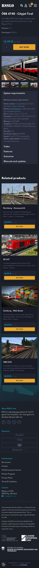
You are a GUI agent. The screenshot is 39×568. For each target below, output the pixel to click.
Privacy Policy (7, 478)
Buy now (24, 47)
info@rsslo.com (10, 496)
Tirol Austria (15, 109)
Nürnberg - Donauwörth (14, 208)
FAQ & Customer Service (11, 470)
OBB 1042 (7, 362)
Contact (5, 466)
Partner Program (8, 474)
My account (6, 462)
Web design (16, 565)
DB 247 (6, 259)
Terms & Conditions (9, 482)
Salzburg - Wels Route (13, 311)
